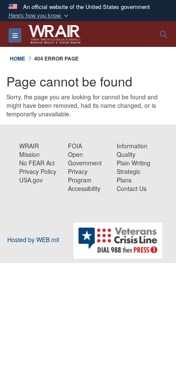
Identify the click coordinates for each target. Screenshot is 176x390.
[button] (39, 15)
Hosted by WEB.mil (33, 239)
